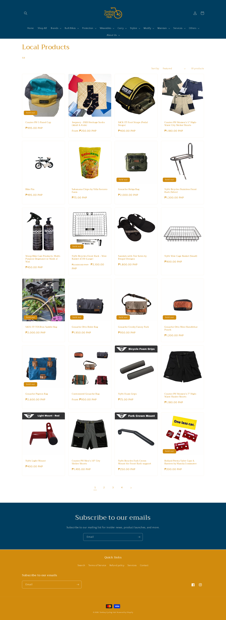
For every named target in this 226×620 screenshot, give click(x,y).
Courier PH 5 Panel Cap (38, 122)
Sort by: (155, 68)
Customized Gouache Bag (85, 394)
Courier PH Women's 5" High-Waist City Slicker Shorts (180, 124)
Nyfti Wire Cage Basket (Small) (180, 256)
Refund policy (117, 565)
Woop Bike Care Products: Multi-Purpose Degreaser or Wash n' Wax (43, 259)
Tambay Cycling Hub (108, 612)
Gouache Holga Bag (128, 189)
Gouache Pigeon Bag (36, 394)
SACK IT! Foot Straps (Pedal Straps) (133, 124)
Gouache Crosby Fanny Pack (133, 327)
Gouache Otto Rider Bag (85, 327)
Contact (144, 565)
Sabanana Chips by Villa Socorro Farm (90, 191)
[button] (25, 13)
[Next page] (131, 487)
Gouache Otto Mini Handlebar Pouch (181, 328)
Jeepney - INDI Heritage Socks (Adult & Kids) (88, 124)
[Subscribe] (139, 537)
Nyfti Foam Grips (127, 394)
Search (81, 565)
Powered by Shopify (125, 612)
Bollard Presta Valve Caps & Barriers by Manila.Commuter (180, 462)
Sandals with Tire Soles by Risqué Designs (132, 257)
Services (132, 565)
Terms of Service (97, 565)
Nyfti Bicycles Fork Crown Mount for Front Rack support (134, 462)
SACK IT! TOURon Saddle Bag (41, 327)
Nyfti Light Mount (35, 461)
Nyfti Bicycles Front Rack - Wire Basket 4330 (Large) (89, 257)
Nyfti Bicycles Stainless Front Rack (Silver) (180, 191)
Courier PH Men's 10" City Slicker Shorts (86, 462)
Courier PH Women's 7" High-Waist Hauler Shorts (180, 395)
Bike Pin (30, 189)
